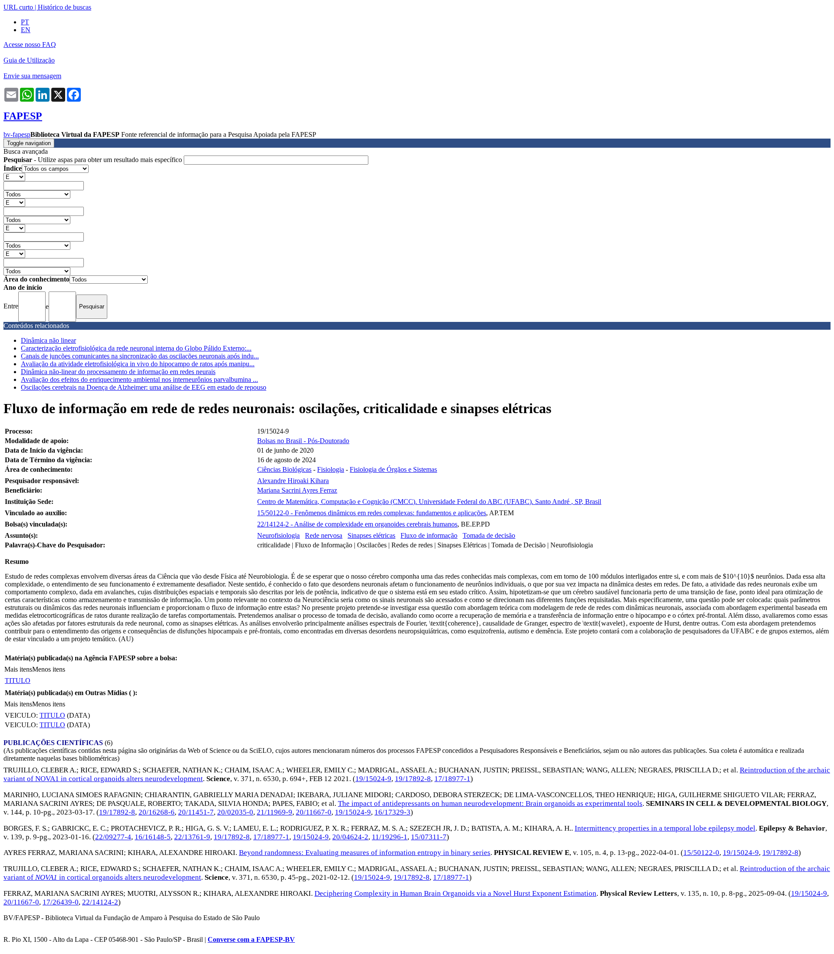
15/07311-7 (429, 837)
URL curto (18, 7)
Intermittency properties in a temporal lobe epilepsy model (665, 828)
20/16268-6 (157, 812)
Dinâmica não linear (48, 340)
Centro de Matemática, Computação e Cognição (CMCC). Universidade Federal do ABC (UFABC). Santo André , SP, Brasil (429, 501)
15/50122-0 (701, 852)
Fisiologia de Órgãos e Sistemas (393, 469)
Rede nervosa (323, 535)
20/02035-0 (235, 812)
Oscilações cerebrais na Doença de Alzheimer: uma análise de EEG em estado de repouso (143, 387)
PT (25, 22)
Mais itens (18, 669)
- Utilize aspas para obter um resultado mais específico (93, 159)
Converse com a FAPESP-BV (251, 939)
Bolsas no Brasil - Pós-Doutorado (303, 440)
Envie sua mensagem (32, 76)
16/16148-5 (153, 837)
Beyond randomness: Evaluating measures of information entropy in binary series (364, 852)
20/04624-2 (350, 837)
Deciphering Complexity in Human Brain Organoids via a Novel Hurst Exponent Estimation (455, 893)
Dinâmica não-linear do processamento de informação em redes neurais (118, 371)
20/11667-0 (313, 812)
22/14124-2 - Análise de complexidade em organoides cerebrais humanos (357, 524)
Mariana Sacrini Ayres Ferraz (297, 490)
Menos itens (48, 669)
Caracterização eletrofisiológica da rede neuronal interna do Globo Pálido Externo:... (136, 348)
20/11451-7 (196, 812)
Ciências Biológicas (284, 469)
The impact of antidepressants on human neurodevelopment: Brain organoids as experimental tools (490, 803)
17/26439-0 (61, 902)
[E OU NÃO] (14, 176)
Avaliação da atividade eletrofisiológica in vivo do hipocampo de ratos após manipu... (138, 364)
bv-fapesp (16, 134)
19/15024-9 (373, 779)
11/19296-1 (389, 837)
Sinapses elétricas (371, 535)
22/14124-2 (100, 902)
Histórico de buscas (64, 7)
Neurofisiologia (278, 535)
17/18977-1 (452, 779)
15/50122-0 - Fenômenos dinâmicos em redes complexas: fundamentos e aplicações (371, 513)
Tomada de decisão (489, 535)
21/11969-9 (274, 812)
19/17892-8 (413, 779)
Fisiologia (330, 469)
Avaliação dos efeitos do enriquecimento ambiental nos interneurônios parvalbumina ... (139, 379)
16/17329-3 (392, 812)
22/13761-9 (192, 837)
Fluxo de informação (428, 535)
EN (25, 29)
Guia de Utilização (29, 60)
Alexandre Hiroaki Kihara (293, 480)
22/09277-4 (113, 837)
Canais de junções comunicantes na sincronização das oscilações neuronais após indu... (140, 356)
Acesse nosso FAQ (29, 44)
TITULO (17, 680)
